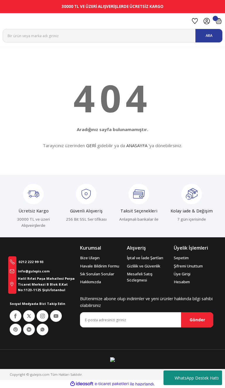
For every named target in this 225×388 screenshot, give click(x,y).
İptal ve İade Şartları (145, 257)
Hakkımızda (90, 281)
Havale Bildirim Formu (99, 266)
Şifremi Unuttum (188, 266)
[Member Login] (206, 21)
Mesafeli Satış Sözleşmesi (139, 277)
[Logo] (94, 21)
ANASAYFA (136, 145)
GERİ (91, 145)
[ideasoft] (81, 384)
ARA (209, 35)
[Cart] (218, 21)
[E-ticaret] (112, 384)
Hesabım (182, 281)
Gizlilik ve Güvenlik (143, 266)
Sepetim (181, 257)
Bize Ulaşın (90, 257)
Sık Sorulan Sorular (97, 274)
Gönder (197, 319)
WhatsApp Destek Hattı (197, 378)
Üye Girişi (182, 274)
